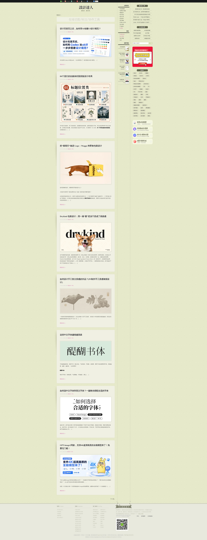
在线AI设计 (122, 34)
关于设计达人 (60, 509)
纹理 (142, 107)
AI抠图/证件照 (147, 38)
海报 (135, 102)
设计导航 (122, 36)
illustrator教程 (137, 78)
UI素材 (141, 89)
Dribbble (95, 523)
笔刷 (101, 523)
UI (148, 86)
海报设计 (141, 102)
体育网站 (95, 517)
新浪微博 (68, 1)
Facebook (90, 1)
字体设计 (136, 97)
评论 (73, 31)
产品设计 (122, 26)
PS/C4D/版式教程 (137, 33)
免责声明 (59, 515)
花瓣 (79, 1)
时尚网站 (102, 513)
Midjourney (141, 81)
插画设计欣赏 (78, 527)
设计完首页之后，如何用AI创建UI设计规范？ (80, 29)
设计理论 (136, 115)
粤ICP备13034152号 (128, 535)
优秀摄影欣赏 (78, 529)
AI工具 (140, 73)
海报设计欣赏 (78, 519)
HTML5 (102, 527)
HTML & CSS (123, 22)
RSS (138, 516)
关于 (121, 40)
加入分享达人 (60, 517)
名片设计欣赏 (78, 523)
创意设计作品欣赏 (79, 513)
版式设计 (145, 105)
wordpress (108, 537)
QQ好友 (84, 1)
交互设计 (122, 18)
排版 (135, 99)
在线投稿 (59, 511)
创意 (146, 91)
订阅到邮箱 (150, 516)
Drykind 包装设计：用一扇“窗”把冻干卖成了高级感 (83, 216)
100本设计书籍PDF (147, 35)
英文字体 (143, 113)
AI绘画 (135, 75)
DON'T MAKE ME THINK (122, 54)
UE (144, 86)
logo (135, 81)
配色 (149, 115)
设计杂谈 (122, 24)
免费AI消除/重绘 (137, 30)
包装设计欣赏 (78, 525)
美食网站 (95, 515)
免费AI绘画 (137, 38)
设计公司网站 (96, 513)
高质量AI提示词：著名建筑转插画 (142, 9)
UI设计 (147, 89)
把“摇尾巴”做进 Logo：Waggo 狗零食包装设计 (81, 146)
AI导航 (121, 28)
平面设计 (148, 97)
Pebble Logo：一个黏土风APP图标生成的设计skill (144, 17)
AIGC (135, 73)
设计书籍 (122, 38)
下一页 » (112, 499)
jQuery (144, 78)
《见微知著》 (122, 79)
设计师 (149, 113)
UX (134, 91)
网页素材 (148, 107)
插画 (140, 99)
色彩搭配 (143, 110)
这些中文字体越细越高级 (71, 335)
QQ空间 (74, 1)
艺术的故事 (122, 46)
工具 (142, 97)
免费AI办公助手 (137, 35)
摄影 (145, 99)
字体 (147, 94)
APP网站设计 (96, 511)
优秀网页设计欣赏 (79, 511)
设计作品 (122, 14)
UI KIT (135, 89)
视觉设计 (58, 15)
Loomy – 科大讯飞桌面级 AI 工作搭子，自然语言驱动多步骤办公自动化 (148, 22)
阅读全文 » (62, 64)
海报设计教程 (136, 105)
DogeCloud (99, 535)
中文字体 (140, 91)
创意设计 (136, 94)
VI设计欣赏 (77, 515)
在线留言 (59, 513)
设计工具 (122, 16)
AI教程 (146, 73)
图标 (142, 94)
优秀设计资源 (123, 10)
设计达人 (86, 7)
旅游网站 (102, 515)
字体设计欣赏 (78, 521)
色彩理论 (136, 113)
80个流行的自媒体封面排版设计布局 (76, 76)
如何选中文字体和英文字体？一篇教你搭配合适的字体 (84, 391)
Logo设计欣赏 (78, 517)
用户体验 (122, 20)
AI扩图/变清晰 (147, 30)
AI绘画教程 (122, 8)
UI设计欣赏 (77, 509)
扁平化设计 (103, 509)
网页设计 (136, 110)
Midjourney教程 (137, 83)
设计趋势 (143, 115)
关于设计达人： (123, 504)
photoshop (146, 83)
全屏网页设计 (103, 511)
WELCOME (140, 513)
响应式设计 (95, 509)
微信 (63, 1)
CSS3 (147, 75)
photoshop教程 (137, 86)
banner (141, 75)
